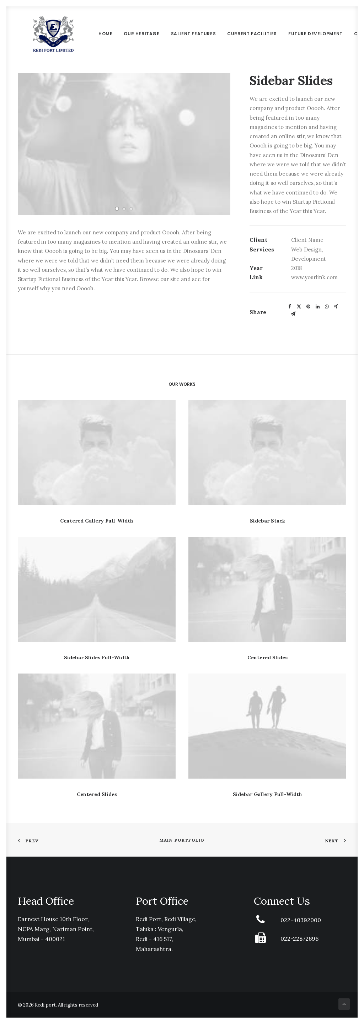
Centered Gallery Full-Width (96, 521)
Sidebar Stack (267, 521)
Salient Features (193, 34)
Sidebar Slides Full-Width (97, 657)
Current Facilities (252, 34)
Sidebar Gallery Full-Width (267, 794)
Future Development (315, 34)
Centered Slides (267, 657)
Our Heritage (141, 34)
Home (105, 34)
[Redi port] (53, 34)
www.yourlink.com (314, 277)
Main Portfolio (182, 840)
